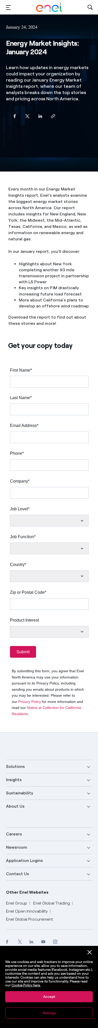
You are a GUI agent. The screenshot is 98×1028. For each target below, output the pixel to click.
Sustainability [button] (19, 792)
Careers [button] (14, 834)
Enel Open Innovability (27, 911)
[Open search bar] (90, 7)
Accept (49, 996)
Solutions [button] (15, 766)
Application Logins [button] (24, 860)
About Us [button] (15, 806)
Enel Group (16, 903)
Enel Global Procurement (29, 919)
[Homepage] (49, 7)
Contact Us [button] (17, 873)
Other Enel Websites (27, 892)
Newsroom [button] (16, 847)
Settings (49, 1013)
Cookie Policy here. (26, 985)
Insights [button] (14, 779)
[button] (8, 7)
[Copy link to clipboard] (53, 116)
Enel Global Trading (51, 903)
